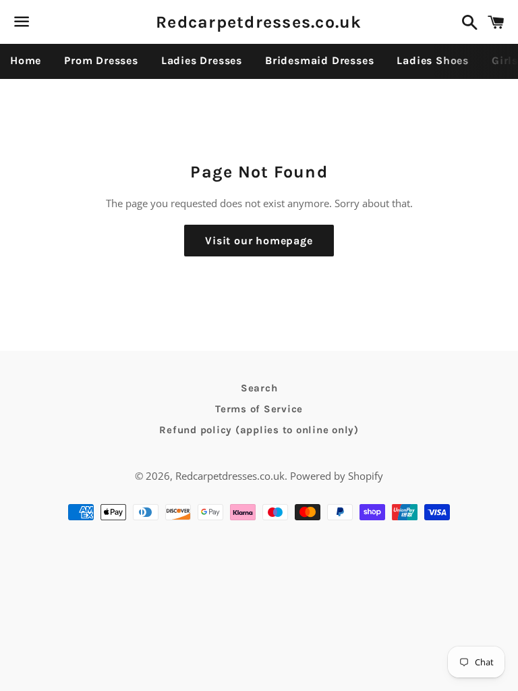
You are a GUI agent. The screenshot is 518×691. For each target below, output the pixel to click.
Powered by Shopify (336, 475)
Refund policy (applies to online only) (259, 430)
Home (25, 60)
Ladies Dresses (201, 60)
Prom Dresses (101, 60)
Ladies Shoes (433, 60)
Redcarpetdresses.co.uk (259, 22)
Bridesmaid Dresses (319, 60)
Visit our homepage (258, 240)
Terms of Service (259, 409)
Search (259, 388)
